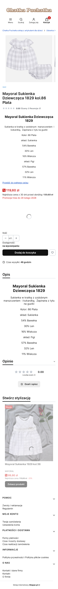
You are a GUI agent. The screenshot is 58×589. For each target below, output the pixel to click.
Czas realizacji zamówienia (16, 544)
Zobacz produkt (16, 484)
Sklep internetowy (25, 585)
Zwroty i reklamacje (12, 505)
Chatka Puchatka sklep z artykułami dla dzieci (22, 30)
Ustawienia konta (11, 524)
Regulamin (7, 508)
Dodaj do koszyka (25, 252)
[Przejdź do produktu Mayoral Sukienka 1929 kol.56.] (29, 432)
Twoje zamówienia (11, 521)
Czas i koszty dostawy (13, 541)
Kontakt (6, 573)
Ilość (4, 233)
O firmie (6, 576)
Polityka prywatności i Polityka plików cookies (25, 557)
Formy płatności (10, 538)
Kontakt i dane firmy (12, 570)
